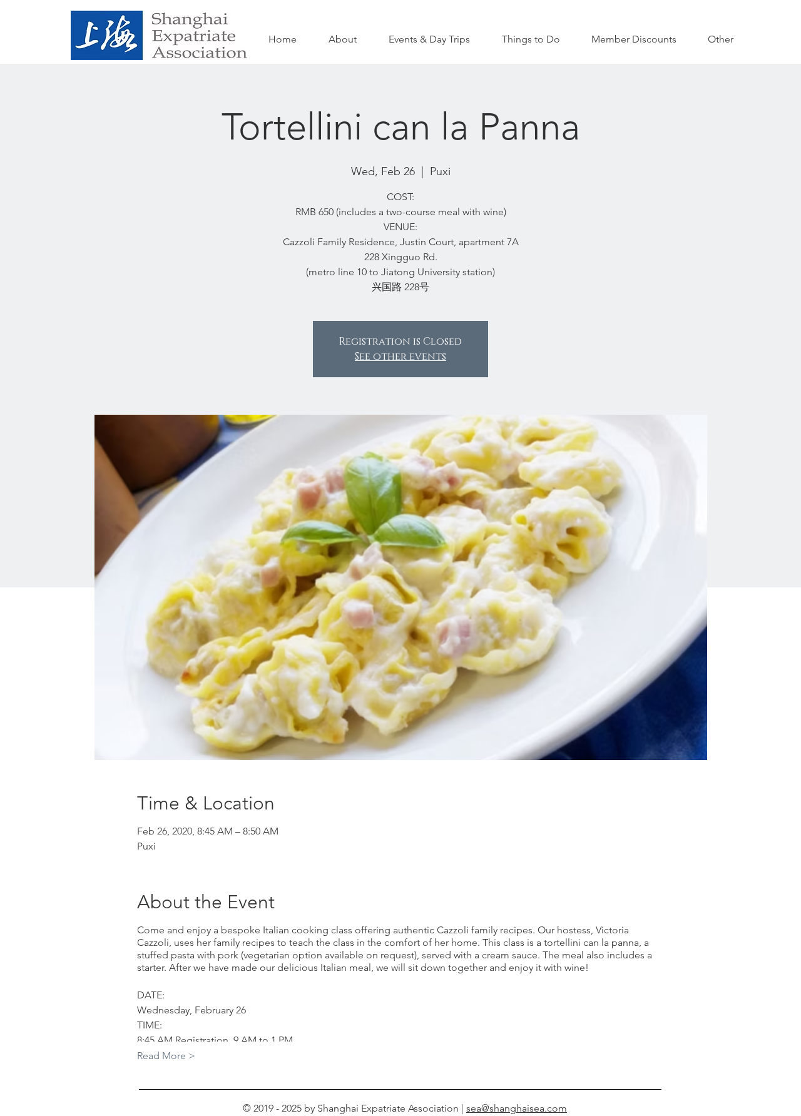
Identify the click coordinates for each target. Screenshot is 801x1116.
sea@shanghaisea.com (516, 1108)
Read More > (166, 1056)
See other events (400, 356)
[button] (531, 39)
